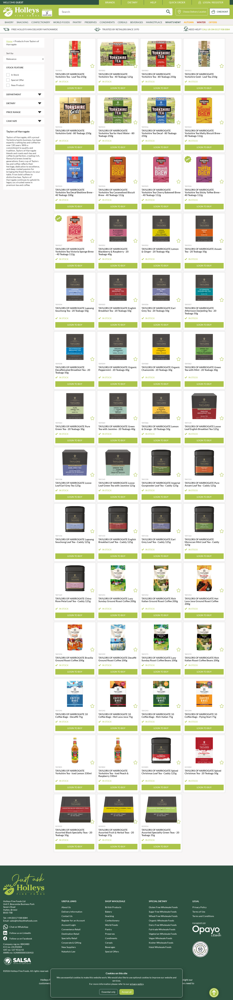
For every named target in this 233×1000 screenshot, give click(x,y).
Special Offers (112, 951)
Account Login (68, 925)
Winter (201, 22)
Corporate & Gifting (71, 942)
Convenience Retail (71, 929)
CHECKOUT (222, 11)
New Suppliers (68, 947)
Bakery (108, 911)
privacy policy (136, 984)
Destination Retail (70, 933)
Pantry (108, 929)
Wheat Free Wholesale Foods (163, 916)
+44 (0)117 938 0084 (17, 917)
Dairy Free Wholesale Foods (163, 925)
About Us (66, 907)
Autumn (189, 22)
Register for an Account (73, 920)
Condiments (111, 938)
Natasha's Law (68, 951)
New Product (17, 85)
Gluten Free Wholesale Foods (163, 907)
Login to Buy (74, 88)
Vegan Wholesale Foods (160, 938)
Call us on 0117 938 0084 (216, 29)
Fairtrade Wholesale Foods (162, 929)
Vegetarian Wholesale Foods (163, 933)
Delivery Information (71, 911)
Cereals (109, 942)
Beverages (110, 947)
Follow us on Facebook (21, 938)
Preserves (110, 933)
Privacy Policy (199, 907)
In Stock (15, 74)
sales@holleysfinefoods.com (23, 920)
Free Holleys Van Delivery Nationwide (34, 29)
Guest (19, 2)
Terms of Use (198, 911)
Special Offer (17, 80)
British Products (113, 907)
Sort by (9, 53)
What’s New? (173, 22)
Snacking (109, 916)
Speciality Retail (69, 938)
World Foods (111, 925)
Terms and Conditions (203, 916)
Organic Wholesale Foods (161, 920)
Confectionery (112, 920)
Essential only (108, 992)
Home (9, 41)
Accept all (126, 992)
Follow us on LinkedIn (20, 933)
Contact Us (66, 916)
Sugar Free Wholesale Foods (163, 911)
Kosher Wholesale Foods (161, 942)
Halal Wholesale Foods (160, 947)
